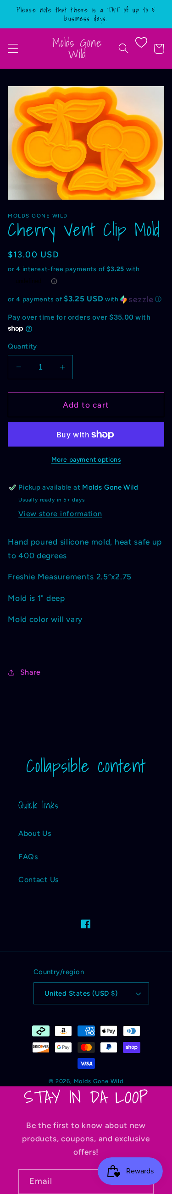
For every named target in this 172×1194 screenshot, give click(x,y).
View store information (60, 513)
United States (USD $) (81, 993)
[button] (13, 48)
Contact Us (38, 879)
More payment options (86, 459)
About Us (35, 833)
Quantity (22, 346)
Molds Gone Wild (98, 1081)
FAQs (28, 856)
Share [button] (30, 672)
